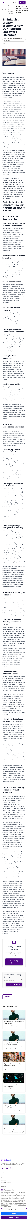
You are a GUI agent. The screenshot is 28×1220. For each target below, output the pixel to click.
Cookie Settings (15, 1209)
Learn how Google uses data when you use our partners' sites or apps (13, 1203)
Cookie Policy (7, 1206)
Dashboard (4, 1175)
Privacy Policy (22, 1204)
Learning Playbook (6, 1182)
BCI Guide (3, 1180)
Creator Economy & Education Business (11, 9)
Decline (14, 1213)
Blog (5, 9)
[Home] (0, 9)
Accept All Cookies (14, 1217)
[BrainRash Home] (3, 2)
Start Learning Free (13, 962)
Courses (3, 1178)
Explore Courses (13, 984)
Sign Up (22, 2)
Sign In (15, 2)
